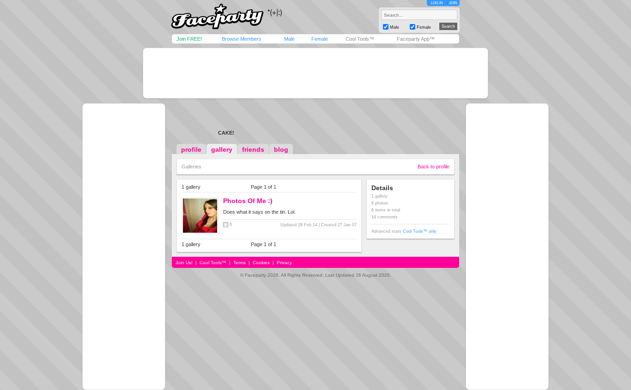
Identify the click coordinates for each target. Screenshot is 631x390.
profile (191, 149)
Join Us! (184, 262)
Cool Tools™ (360, 39)
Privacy (284, 262)
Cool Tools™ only (420, 231)
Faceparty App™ (416, 39)
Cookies (261, 262)
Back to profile (433, 166)
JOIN (453, 3)
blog (281, 149)
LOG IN (437, 3)
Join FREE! (189, 39)
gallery (221, 149)
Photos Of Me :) (248, 200)
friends (253, 149)
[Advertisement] (315, 73)
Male (289, 39)
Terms (239, 262)
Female (319, 39)
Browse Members (241, 39)
